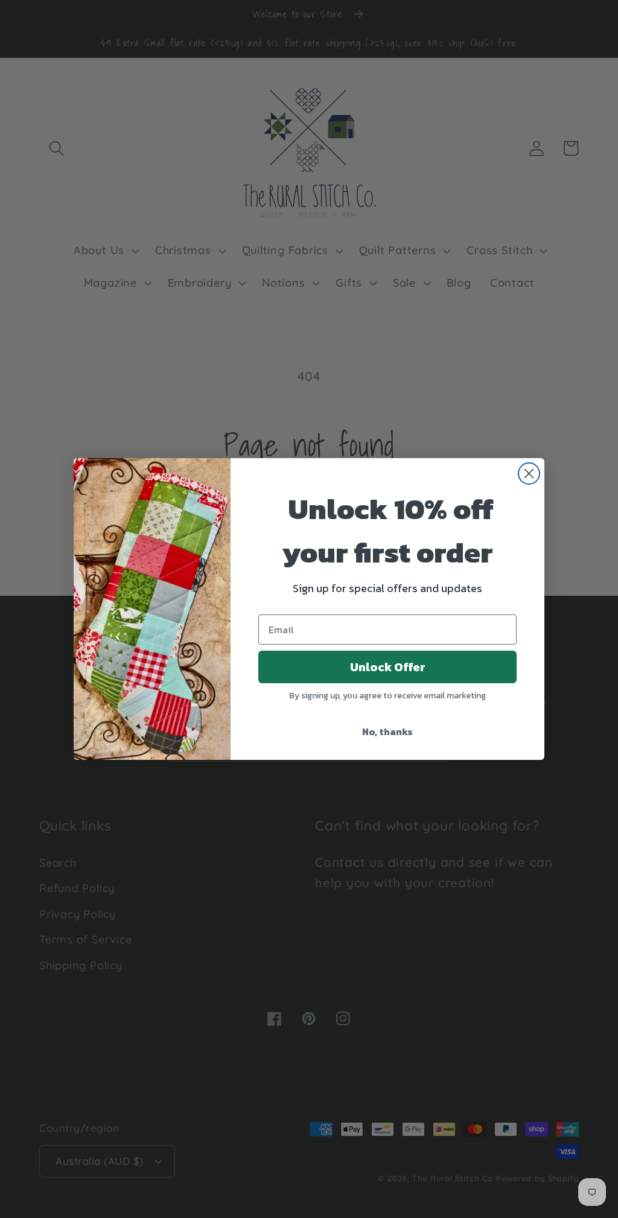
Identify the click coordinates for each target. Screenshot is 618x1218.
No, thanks (387, 731)
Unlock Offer (387, 667)
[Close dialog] (529, 473)
